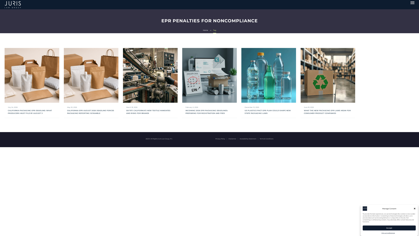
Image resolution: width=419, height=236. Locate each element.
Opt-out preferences (388, 233)
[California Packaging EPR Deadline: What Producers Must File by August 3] (32, 75)
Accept (389, 228)
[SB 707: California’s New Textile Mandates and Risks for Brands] (150, 75)
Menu (412, 2)
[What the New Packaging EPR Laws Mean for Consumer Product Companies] (328, 75)
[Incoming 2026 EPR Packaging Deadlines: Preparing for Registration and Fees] (209, 75)
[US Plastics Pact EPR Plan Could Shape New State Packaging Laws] (268, 75)
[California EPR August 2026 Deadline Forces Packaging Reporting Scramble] (91, 75)
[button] (415, 208)
